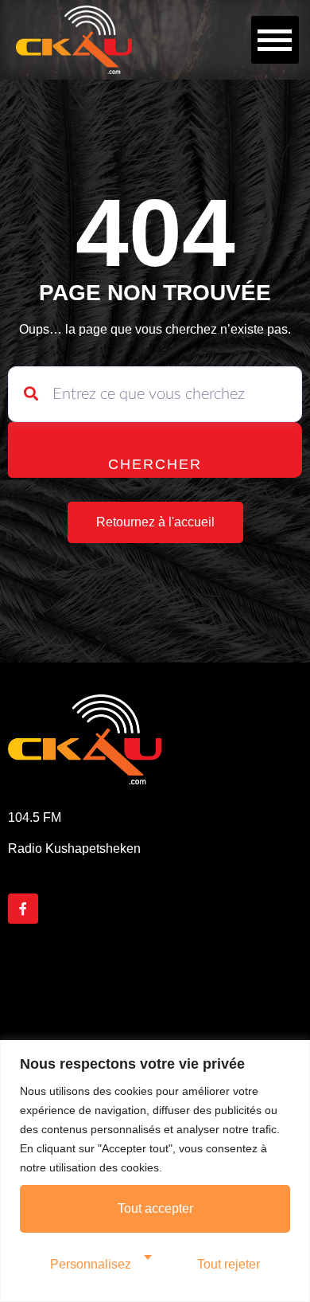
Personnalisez (90, 1264)
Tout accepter (155, 1208)
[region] (155, 1171)
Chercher (155, 464)
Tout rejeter (228, 1264)
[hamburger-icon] (275, 40)
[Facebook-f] (23, 908)
